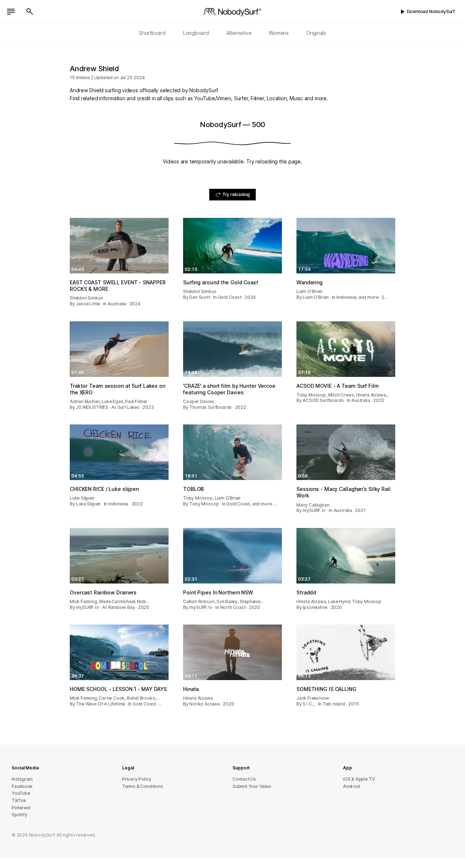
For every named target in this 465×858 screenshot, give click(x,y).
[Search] (30, 12)
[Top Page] (232, 12)
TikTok (19, 800)
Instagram (22, 779)
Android (351, 786)
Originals (316, 33)
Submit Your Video (251, 786)
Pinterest (21, 807)
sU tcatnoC (244, 779)
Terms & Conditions (142, 786)
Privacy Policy (136, 779)
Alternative (239, 33)
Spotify (19, 814)
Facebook (22, 786)
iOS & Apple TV (359, 779)
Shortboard (152, 33)
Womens (279, 33)
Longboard (196, 33)
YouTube (21, 793)
